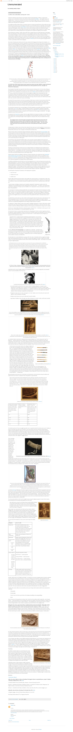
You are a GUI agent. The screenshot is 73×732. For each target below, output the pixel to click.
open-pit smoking (44, 131)
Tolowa (38, 49)
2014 (55, 61)
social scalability (15, 156)
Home (30, 720)
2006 (55, 71)
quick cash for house (14, 712)
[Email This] (21, 699)
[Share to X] (23, 699)
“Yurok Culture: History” (12, 677)
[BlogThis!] (22, 699)
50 (16, 108)
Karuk (14, 49)
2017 (55, 50)
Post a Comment (12, 718)
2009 (55, 67)
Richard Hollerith (58, 43)
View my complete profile (56, 45)
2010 (55, 66)
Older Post (49, 720)
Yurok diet (17, 114)
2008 (55, 68)
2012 (55, 63)
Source (33, 267)
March (56, 51)
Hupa (50, 48)
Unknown (12, 705)
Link (22, 680)
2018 (55, 49)
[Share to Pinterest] (25, 699)
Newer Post (10, 720)
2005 (55, 72)
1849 (22, 55)
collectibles (37, 18)
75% (38, 109)
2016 (55, 58)
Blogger (40, 729)
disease (34, 91)
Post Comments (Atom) (15, 721)
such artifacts (23, 26)
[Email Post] (19, 699)
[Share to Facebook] (24, 699)
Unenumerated (15, 4)
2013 (55, 62)
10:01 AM (12, 716)
